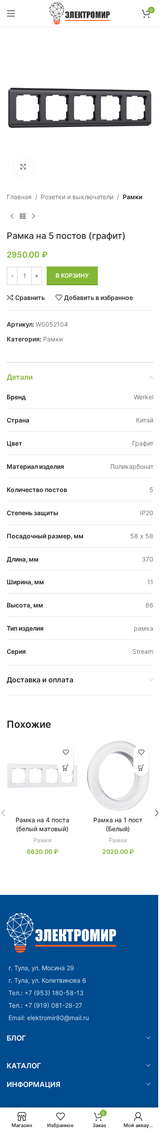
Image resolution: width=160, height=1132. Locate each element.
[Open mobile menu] (11, 13)
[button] (65, 768)
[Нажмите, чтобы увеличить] (23, 166)
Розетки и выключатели (77, 197)
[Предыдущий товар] (12, 216)
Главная (19, 197)
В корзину (72, 275)
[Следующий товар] (33, 216)
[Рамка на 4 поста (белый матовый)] (42, 776)
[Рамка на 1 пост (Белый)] (117, 776)
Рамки (132, 197)
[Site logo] (80, 12)
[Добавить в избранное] (65, 752)
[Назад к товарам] (22, 216)
